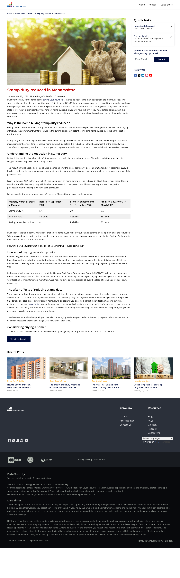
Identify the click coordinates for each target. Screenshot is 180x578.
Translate (165, 441)
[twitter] (13, 440)
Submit (162, 59)
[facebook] (9, 440)
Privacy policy (84, 459)
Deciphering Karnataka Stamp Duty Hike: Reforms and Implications (148, 386)
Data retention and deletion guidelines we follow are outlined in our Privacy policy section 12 (51, 494)
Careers (124, 416)
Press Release (127, 420)
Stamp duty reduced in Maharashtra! (50, 13)
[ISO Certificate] (14, 459)
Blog (150, 416)
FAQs (150, 420)
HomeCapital (34, 304)
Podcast (153, 4)
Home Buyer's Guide (23, 13)
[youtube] (26, 440)
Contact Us (125, 424)
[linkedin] (17, 440)
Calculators (167, 4)
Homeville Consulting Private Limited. (155, 540)
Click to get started (19, 339)
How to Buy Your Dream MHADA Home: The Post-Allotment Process (19, 386)
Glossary (152, 424)
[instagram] (22, 440)
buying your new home (54, 99)
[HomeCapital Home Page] (17, 4)
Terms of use (99, 459)
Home (142, 4)
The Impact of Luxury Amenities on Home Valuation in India (65, 386)
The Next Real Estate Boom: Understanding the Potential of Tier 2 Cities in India (107, 386)
